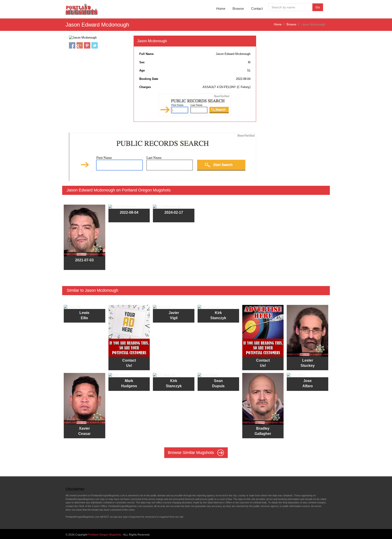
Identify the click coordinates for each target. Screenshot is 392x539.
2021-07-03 (84, 260)
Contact (257, 8)
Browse (238, 8)
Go (318, 7)
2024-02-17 (173, 212)
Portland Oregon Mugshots (104, 534)
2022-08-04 (129, 212)
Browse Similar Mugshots (191, 452)
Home (220, 8)
